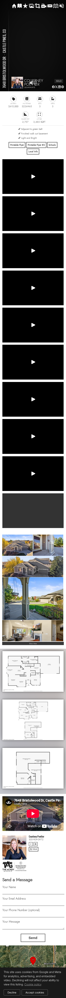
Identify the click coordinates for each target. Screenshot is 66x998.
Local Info (33, 151)
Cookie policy (32, 984)
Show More (33, 643)
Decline (12, 992)
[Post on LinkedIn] (59, 87)
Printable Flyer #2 (36, 145)
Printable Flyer (17, 145)
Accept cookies (34, 992)
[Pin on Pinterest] (62, 87)
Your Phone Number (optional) (21, 910)
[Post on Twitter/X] (56, 87)
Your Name (9, 887)
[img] (14, 6)
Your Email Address (14, 898)
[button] (33, 965)
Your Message (11, 921)
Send (33, 938)
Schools (52, 145)
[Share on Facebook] (53, 87)
